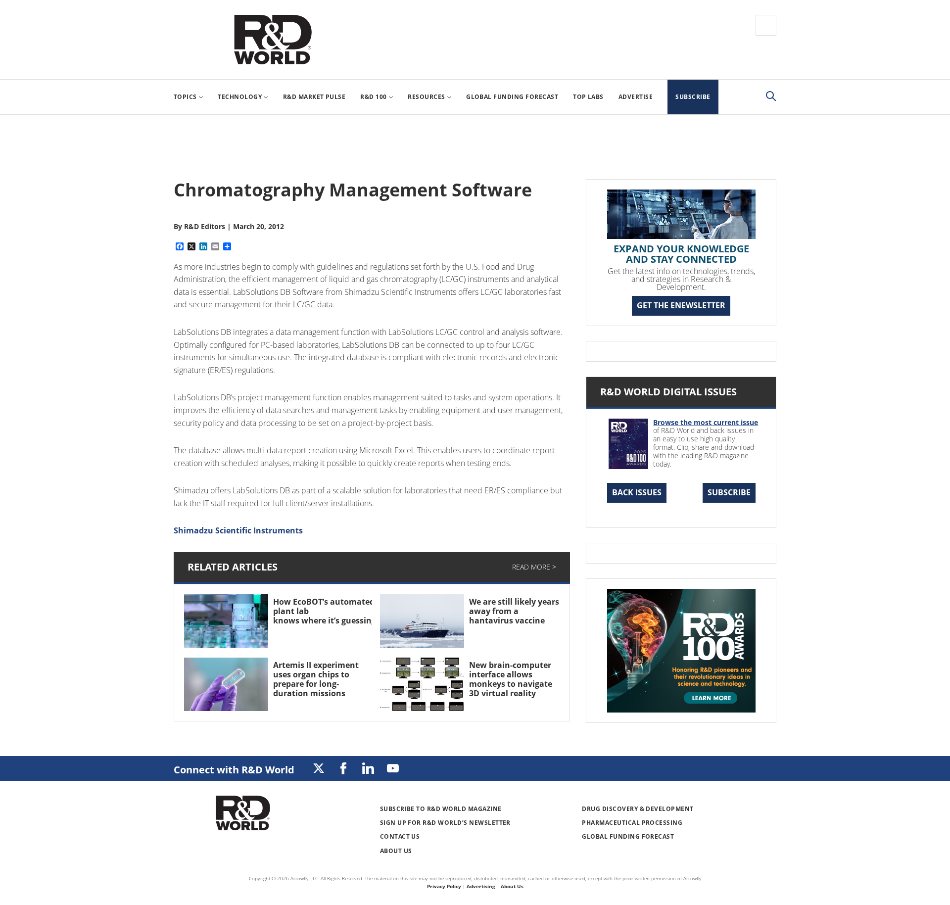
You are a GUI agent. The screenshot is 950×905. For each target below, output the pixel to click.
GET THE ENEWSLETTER (681, 305)
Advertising (481, 886)
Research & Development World (273, 39)
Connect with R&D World (234, 769)
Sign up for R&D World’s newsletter (445, 822)
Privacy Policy (444, 886)
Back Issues (637, 492)
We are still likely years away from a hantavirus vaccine (514, 611)
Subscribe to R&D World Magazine (441, 809)
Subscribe (729, 492)
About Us (396, 851)
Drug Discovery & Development (637, 809)
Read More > (534, 567)
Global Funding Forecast (628, 836)
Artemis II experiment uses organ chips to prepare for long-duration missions (316, 679)
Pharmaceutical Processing (632, 822)
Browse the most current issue (705, 422)
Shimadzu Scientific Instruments (238, 530)
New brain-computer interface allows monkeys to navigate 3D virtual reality (510, 679)
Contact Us (400, 836)
